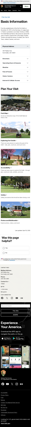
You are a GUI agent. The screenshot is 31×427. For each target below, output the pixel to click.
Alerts (5, 10)
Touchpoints (12, 260)
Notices (3, 400)
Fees (19, 10)
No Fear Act (4, 407)
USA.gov (3, 415)
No (6, 253)
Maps (9, 10)
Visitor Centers (8, 76)
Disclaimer (3, 410)
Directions (6, 58)
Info (2, 10)
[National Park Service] (2, 6)
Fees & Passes (7, 72)
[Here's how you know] (15, 2)
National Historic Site (10, 6)
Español (4, 292)
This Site (16, 311)
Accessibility (4, 392)
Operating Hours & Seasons (12, 63)
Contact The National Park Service (10, 402)
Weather (5, 67)
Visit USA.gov (5, 423)
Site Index (5, 289)
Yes (6, 248)
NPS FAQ (3, 405)
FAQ (3, 286)
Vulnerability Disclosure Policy (9, 412)
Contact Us (4, 281)
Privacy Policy (5, 395)
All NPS (15, 315)
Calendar (14, 10)
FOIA (2, 397)
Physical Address (8, 46)
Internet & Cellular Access (11, 80)
